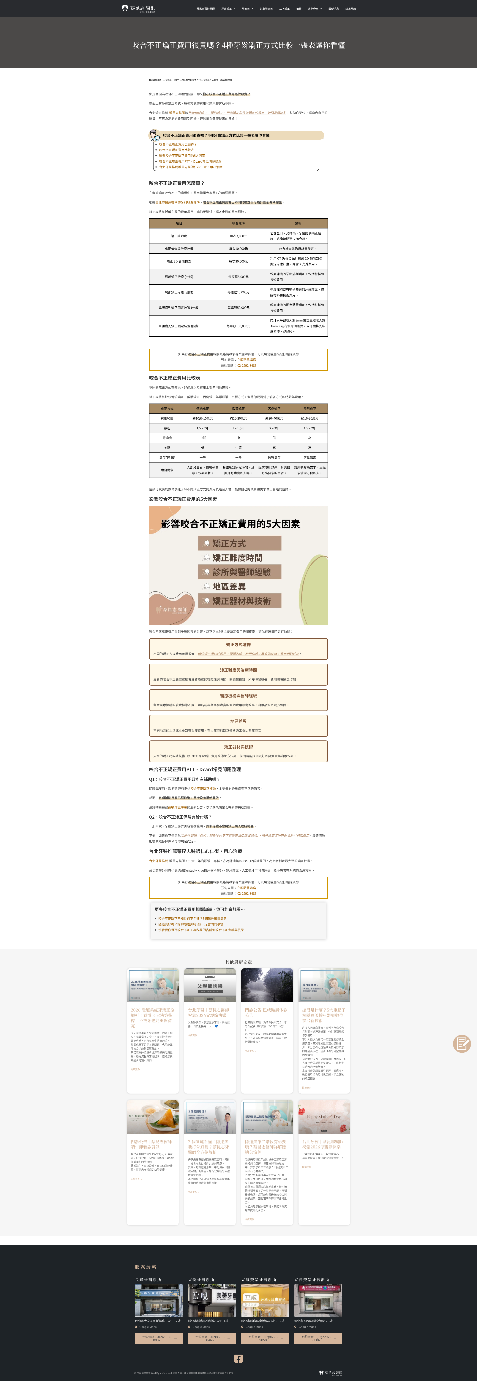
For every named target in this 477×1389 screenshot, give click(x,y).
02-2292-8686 (246, 365)
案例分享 (313, 8)
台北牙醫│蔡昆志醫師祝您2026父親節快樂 (208, 1012)
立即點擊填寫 (246, 359)
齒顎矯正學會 (177, 807)
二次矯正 (284, 8)
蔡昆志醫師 (177, 112)
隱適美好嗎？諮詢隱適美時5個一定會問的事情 (190, 924)
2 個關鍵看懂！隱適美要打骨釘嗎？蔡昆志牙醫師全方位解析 (208, 1147)
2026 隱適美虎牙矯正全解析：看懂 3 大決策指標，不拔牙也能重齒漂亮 (152, 1018)
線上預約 (350, 8)
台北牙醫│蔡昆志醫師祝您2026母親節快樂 (322, 1144)
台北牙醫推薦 (158, 860)
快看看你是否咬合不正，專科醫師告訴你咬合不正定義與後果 (201, 929)
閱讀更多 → (137, 1069)
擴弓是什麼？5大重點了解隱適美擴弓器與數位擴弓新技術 (324, 1015)
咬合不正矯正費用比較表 (176, 149)
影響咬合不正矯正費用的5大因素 (182, 155)
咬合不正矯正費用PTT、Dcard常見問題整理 (190, 161)
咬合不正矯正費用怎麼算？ (178, 144)
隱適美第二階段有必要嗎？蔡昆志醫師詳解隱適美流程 (265, 1147)
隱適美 (246, 8)
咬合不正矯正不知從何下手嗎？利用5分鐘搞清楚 (192, 918)
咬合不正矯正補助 (203, 788)
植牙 (298, 8)
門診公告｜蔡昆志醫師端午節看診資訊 (151, 1144)
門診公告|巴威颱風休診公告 (266, 1012)
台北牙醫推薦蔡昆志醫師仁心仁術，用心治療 (190, 166)
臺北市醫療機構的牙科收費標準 (177, 202)
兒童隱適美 (266, 8)
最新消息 (333, 8)
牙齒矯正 (226, 8)
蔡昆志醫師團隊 (206, 8)
